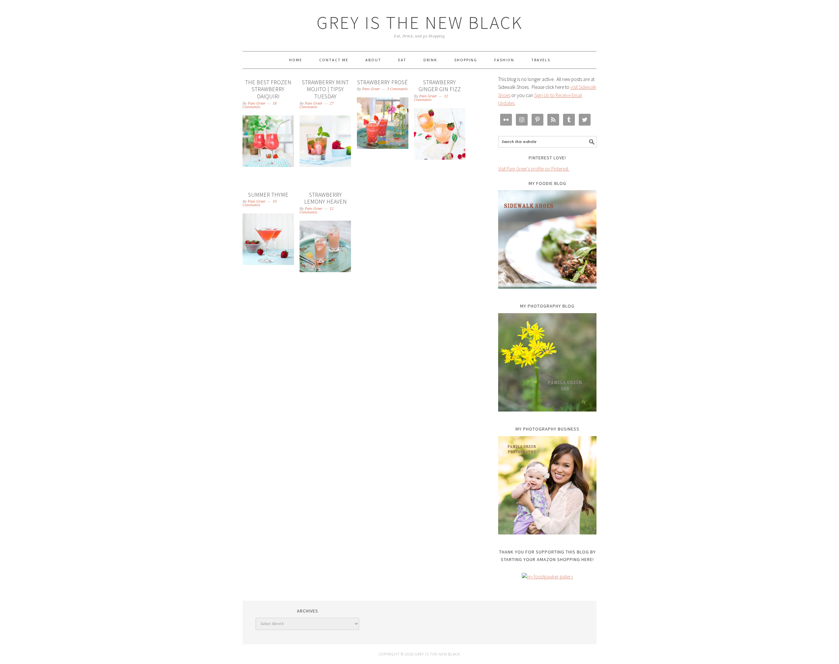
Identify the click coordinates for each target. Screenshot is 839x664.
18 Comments (260, 105)
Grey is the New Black (420, 22)
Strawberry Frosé (382, 82)
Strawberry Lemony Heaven (325, 198)
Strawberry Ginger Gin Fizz (440, 85)
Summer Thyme (268, 194)
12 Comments (431, 98)
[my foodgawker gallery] (547, 576)
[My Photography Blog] (547, 362)
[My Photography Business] (547, 485)
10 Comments (260, 203)
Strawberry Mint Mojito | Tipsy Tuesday (325, 89)
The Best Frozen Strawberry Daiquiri (268, 89)
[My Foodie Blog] (547, 239)
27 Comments (317, 105)
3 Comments (397, 89)
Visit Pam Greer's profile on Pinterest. (533, 169)
